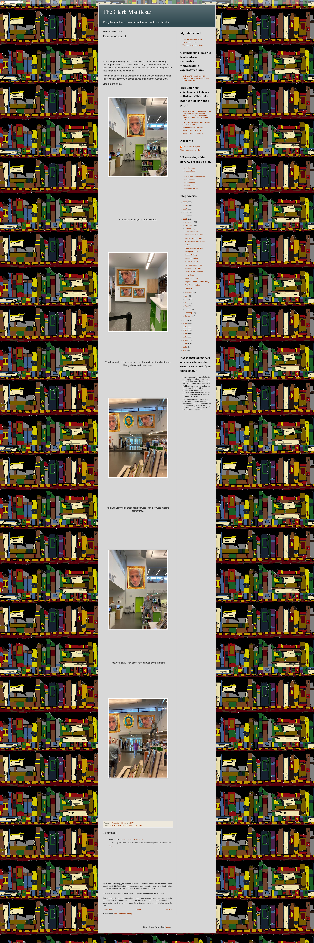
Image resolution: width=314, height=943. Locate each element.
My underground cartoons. (193, 127)
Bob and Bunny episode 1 (193, 130)
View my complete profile (190, 150)
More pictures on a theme (195, 241)
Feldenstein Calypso (191, 147)
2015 (185, 337)
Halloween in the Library (194, 238)
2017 (185, 330)
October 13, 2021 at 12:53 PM (131, 839)
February (189, 313)
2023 (185, 212)
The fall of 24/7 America (194, 272)
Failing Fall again (191, 252)
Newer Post (108, 909)
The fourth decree (189, 180)
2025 (185, 206)
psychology (133, 825)
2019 (185, 323)
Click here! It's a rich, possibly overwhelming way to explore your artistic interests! (196, 78)
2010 (185, 347)
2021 (185, 219)
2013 (185, 344)
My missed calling (191, 258)
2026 (185, 202)
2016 (185, 334)
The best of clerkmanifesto (193, 45)
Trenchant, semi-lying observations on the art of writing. (196, 123)
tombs (140, 825)
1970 (185, 350)
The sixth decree (189, 185)
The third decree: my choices (194, 177)
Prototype (188, 288)
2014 (185, 340)
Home (138, 909)
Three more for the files (194, 248)
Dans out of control (192, 278)
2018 (185, 327)
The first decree (189, 168)
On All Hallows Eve (192, 231)
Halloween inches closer (194, 235)
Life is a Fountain (189, 42)
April (187, 306)
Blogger (167, 927)
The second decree (190, 171)
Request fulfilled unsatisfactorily (197, 282)
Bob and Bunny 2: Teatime (193, 133)
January (188, 316)
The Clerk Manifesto (127, 11)
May (187, 303)
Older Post (168, 909)
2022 (185, 216)
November (189, 225)
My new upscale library (193, 268)
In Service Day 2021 (192, 262)
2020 (185, 320)
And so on (188, 245)
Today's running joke (193, 285)
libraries (125, 825)
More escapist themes (193, 265)
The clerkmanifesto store (192, 39)
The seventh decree (190, 188)
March (187, 309)
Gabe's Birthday (191, 255)
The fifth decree (189, 183)
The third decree (189, 174)
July (187, 296)
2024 (185, 209)
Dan (119, 825)
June (187, 299)
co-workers (113, 825)
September (189, 292)
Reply (111, 846)
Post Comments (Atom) (123, 914)
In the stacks (189, 275)
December (189, 222)
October (188, 228)
